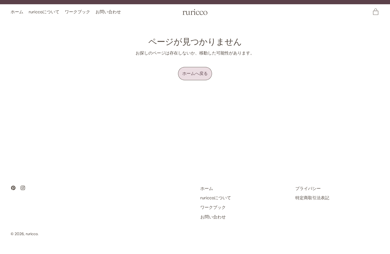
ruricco (194, 12)
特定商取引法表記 (312, 198)
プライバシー (308, 188)
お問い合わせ (108, 12)
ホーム (17, 12)
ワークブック (77, 12)
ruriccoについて (44, 12)
